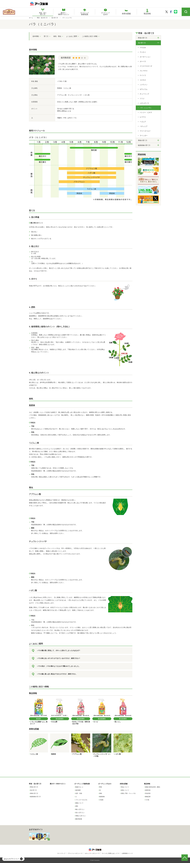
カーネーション (145, 57)
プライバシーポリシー (74, 853)
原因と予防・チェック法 (128, 793)
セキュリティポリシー (91, 853)
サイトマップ (61, 853)
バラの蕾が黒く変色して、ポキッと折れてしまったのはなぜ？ (58, 650)
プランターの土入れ (81, 800)
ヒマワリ (143, 117)
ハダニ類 (33, 590)
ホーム (31, 18)
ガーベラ (143, 61)
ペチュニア (143, 126)
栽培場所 (78, 790)
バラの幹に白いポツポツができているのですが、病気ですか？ (58, 658)
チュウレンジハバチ (38, 541)
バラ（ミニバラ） (146, 108)
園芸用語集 (78, 819)
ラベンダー (143, 135)
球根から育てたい (80, 816)
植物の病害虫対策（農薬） (153, 787)
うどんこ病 (34, 443)
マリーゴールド (145, 131)
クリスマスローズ (146, 66)
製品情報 (147, 784)
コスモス (143, 80)
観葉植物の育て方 (35, 796)
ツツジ (142, 98)
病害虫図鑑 (124, 784)
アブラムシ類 (35, 494)
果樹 (100, 793)
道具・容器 (78, 793)
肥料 (76, 806)
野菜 (100, 787)
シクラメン (143, 84)
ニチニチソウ (144, 103)
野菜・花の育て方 (42, 18)
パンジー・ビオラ (146, 112)
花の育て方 (54, 18)
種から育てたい (80, 809)
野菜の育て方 (34, 787)
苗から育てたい (80, 812)
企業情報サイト (126, 853)
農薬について (79, 803)
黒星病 (32, 405)
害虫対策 (147, 793)
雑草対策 (147, 790)
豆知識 (101, 800)
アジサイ (143, 52)
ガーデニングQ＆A (104, 784)
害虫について (125, 787)
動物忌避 (147, 796)
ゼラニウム (143, 89)
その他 (147, 800)
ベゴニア (143, 122)
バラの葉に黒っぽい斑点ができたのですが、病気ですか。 (57, 674)
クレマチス (143, 71)
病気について (125, 790)
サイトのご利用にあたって (110, 853)
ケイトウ (143, 75)
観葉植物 (102, 796)
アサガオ (143, 47)
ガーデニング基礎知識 (82, 784)
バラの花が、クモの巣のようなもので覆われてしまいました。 (58, 666)
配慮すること (79, 787)
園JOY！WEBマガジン (58, 784)
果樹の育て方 (34, 793)
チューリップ (144, 94)
